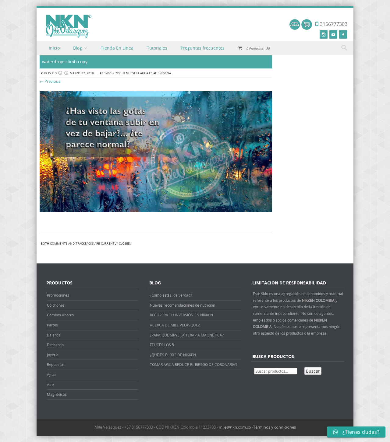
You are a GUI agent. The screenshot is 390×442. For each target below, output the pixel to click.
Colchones (56, 305)
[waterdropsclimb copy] (156, 210)
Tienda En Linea (117, 48)
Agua (51, 374)
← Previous (50, 81)
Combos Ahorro (60, 314)
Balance (54, 334)
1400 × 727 (112, 73)
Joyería (52, 354)
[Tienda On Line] (294, 28)
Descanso (55, 344)
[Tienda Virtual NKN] (68, 26)
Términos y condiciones (274, 427)
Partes (52, 324)
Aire (50, 384)
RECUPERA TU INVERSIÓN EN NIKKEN (181, 314)
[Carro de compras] (306, 28)
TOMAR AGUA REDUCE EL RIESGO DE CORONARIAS (193, 364)
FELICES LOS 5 (162, 344)
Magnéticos (57, 394)
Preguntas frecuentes (203, 48)
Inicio (54, 48)
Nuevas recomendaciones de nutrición (182, 305)
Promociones (58, 295)
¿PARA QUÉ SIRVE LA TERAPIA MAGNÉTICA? (187, 334)
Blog (77, 48)
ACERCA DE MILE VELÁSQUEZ (175, 324)
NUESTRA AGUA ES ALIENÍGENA (148, 73)
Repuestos (56, 364)
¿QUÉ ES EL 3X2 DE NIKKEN (173, 354)
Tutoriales (157, 48)
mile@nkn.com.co (235, 427)
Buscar (313, 371)
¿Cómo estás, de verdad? (171, 295)
